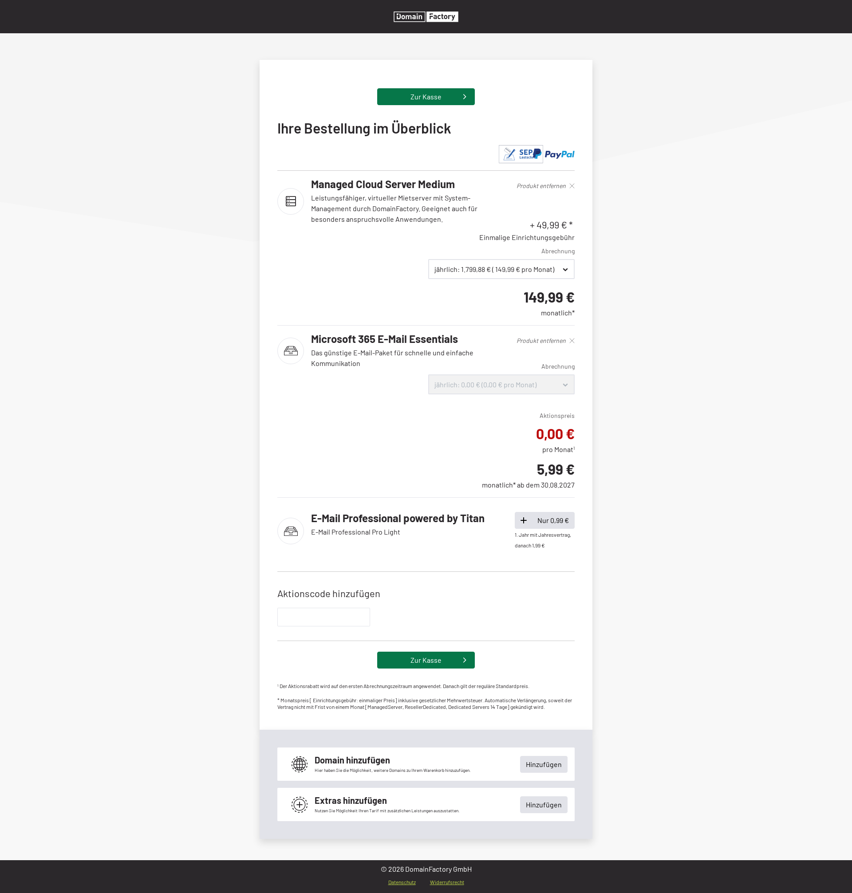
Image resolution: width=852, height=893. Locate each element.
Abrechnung (558, 251)
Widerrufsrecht (447, 882)
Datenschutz (402, 882)
